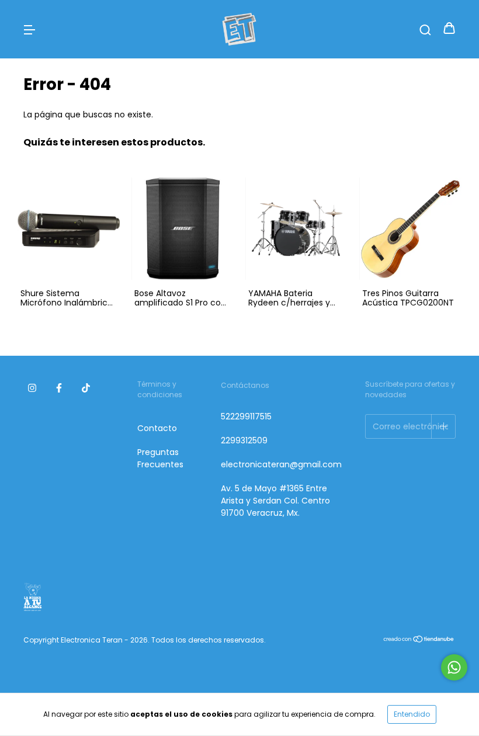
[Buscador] (425, 29)
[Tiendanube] (419, 640)
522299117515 (246, 416)
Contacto (157, 428)
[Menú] (29, 29)
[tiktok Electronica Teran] (86, 388)
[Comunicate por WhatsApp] (454, 667)
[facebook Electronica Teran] (59, 388)
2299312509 (244, 440)
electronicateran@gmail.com (281, 464)
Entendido (412, 714)
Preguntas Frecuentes (160, 458)
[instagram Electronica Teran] (32, 388)
